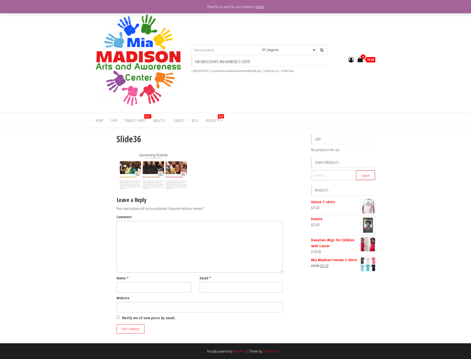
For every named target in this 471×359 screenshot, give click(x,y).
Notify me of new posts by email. (148, 317)
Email (205, 277)
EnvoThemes (271, 351)
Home (99, 120)
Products (214, 119)
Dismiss (260, 6)
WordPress (239, 351)
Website (123, 297)
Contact (178, 120)
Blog (195, 120)
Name (123, 277)
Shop (114, 120)
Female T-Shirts (137, 119)
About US (159, 120)
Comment (124, 216)
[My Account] (351, 59)
